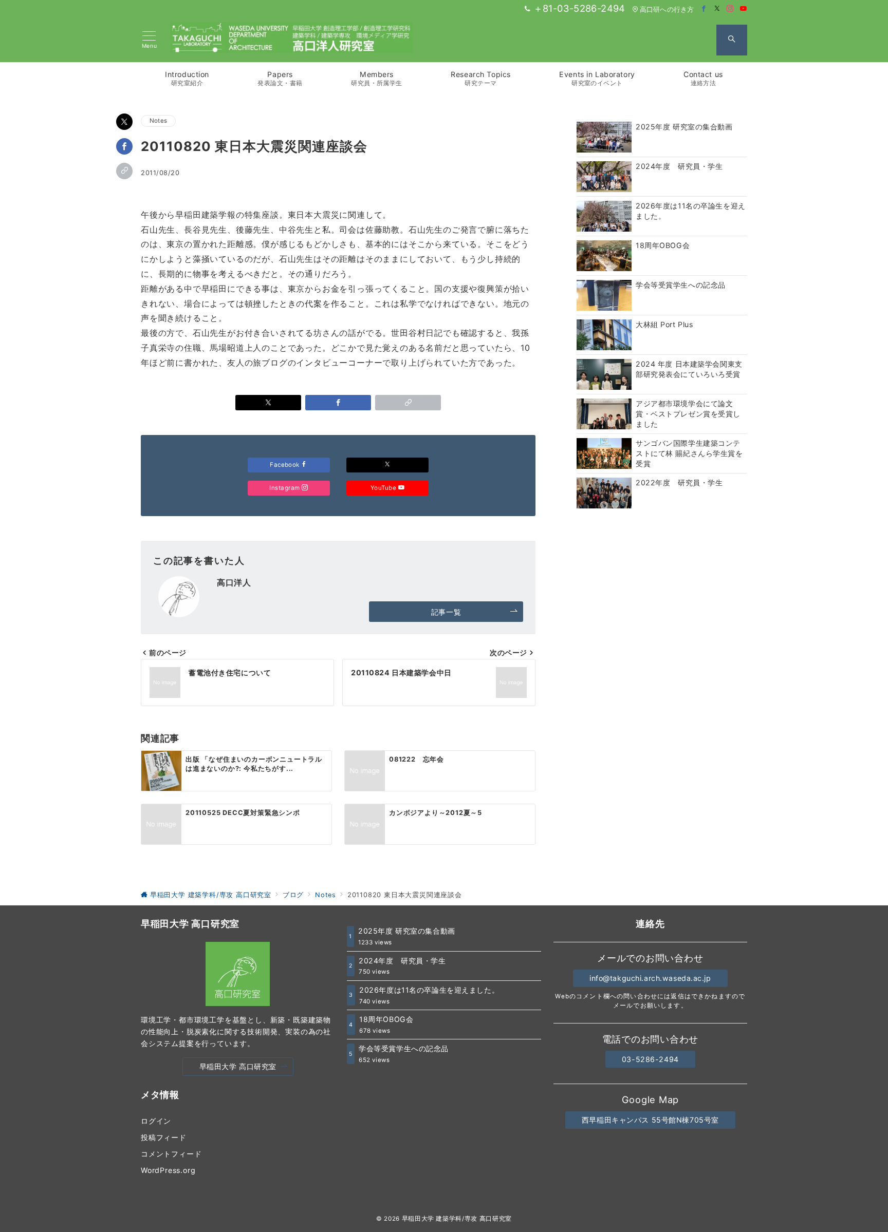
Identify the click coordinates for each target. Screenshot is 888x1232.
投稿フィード (164, 1137)
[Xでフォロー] (387, 465)
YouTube (384, 487)
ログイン (156, 1120)
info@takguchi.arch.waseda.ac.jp (650, 978)
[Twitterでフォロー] (717, 9)
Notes (158, 120)
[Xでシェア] (124, 121)
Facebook (285, 464)
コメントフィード (171, 1153)
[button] (124, 171)
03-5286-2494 (650, 1059)
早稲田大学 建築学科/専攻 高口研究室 (457, 1218)
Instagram (285, 487)
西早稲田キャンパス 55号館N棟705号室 (650, 1119)
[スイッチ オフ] (731, 40)
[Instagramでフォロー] (730, 9)
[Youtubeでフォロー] (743, 9)
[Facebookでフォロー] (704, 9)
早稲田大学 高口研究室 (237, 1066)
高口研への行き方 (667, 9)
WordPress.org (168, 1170)
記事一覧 (446, 612)
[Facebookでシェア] (124, 146)
